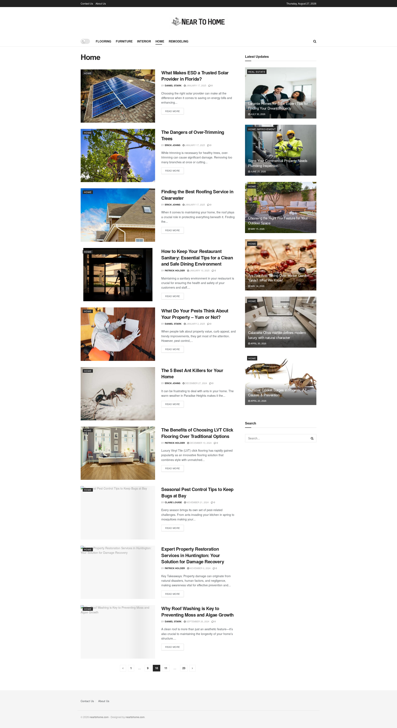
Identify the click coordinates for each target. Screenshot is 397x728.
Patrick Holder (175, 270)
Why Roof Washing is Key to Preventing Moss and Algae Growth (197, 611)
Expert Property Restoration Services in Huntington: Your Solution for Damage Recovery (192, 555)
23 (183, 668)
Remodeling (178, 41)
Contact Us (87, 3)
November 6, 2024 (199, 568)
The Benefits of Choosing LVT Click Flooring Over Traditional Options (197, 432)
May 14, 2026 (257, 286)
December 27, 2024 (195, 383)
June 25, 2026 (258, 171)
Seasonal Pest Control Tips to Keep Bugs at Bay (197, 492)
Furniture (124, 41)
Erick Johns (172, 145)
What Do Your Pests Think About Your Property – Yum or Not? (194, 313)
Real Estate (256, 71)
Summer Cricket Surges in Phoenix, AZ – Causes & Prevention (278, 392)
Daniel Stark (173, 85)
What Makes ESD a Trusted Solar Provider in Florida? (195, 75)
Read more (172, 111)
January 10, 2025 (199, 270)
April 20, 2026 (258, 400)
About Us (101, 3)
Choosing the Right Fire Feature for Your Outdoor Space (278, 220)
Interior (144, 41)
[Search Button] (312, 438)
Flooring (103, 41)
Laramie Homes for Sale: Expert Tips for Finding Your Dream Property (278, 106)
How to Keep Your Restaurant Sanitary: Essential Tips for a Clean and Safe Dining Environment (197, 257)
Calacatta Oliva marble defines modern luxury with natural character (277, 335)
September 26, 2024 (197, 621)
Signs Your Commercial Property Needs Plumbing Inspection (277, 163)
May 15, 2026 (257, 228)
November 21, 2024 (197, 502)
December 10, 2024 (200, 442)
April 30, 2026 (258, 343)
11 (165, 668)
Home (159, 41)
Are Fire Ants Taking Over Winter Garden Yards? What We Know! (278, 278)
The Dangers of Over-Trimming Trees (192, 135)
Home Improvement (262, 129)
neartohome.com (99, 717)
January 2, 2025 (195, 323)
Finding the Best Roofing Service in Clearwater (197, 194)
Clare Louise (173, 502)
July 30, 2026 (257, 114)
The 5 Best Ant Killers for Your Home (192, 373)
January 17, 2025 (196, 85)
